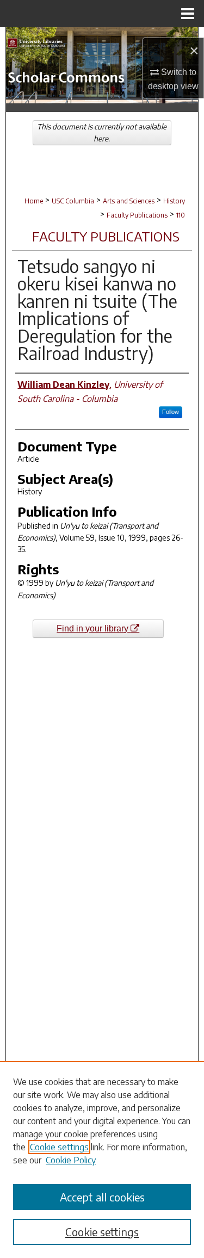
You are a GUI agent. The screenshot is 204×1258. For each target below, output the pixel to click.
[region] (102, 1159)
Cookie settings (59, 1147)
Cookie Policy (71, 1160)
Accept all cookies (102, 1197)
